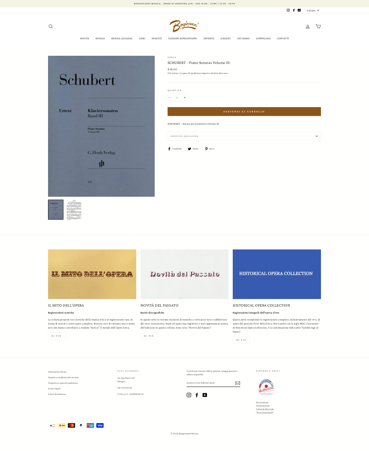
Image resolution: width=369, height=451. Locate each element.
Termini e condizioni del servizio (63, 377)
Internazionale (263, 405)
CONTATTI (283, 38)
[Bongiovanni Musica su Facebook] (196, 395)
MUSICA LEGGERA (122, 38)
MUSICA (100, 38)
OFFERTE (209, 38)
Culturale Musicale (265, 409)
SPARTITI (157, 38)
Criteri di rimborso (57, 394)
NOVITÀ (84, 38)
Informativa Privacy (57, 371)
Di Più (241, 339)
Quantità (175, 90)
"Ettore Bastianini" (265, 412)
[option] (184, 3)
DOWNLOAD (263, 38)
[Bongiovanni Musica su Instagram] (189, 395)
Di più (57, 335)
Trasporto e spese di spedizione (63, 383)
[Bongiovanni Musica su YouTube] (205, 395)
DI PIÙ (149, 335)
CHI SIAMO (243, 38)
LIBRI (142, 38)
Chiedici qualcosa (185, 136)
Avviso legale (54, 388)
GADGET (226, 38)
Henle (172, 57)
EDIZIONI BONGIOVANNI (182, 38)
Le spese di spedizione (190, 73)
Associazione (262, 402)
